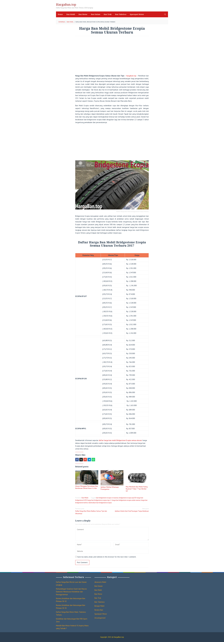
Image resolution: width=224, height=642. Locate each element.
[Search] (165, 14)
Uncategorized (99, 618)
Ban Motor (98, 594)
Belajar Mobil (99, 606)
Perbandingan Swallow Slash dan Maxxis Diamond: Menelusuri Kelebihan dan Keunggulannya (71, 592)
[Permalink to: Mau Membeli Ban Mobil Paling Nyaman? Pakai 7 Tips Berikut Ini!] (137, 477)
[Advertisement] (112, 56)
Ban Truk (97, 598)
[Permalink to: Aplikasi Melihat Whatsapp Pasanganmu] (112, 477)
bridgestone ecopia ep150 (127, 498)
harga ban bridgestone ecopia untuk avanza (126, 500)
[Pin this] (85, 459)
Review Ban (98, 610)
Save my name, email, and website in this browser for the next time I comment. (106, 557)
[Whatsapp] (93, 459)
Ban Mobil (85, 498)
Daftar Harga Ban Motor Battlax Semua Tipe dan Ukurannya (91, 511)
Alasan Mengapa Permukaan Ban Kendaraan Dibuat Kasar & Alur (86, 487)
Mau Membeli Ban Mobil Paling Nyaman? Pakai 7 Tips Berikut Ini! (137, 489)
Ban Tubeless (99, 602)
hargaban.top (131, 76)
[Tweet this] (81, 459)
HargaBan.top (66, 4)
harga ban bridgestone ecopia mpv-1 (99, 500)
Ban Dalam (98, 586)
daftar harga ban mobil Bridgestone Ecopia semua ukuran (120, 440)
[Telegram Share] (89, 459)
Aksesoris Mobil (100, 582)
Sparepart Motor (100, 614)
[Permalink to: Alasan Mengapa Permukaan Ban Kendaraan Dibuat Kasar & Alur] (86, 477)
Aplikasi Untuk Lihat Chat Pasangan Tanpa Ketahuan (132, 510)
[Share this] (77, 459)
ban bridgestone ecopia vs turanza (107, 498)
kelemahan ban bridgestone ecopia (100, 503)
